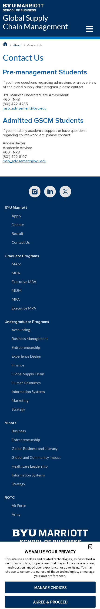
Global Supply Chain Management (35, 22)
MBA (16, 272)
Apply (16, 215)
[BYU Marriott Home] (23, 7)
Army (16, 514)
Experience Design (26, 356)
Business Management (30, 338)
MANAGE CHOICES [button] (50, 587)
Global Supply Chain (28, 374)
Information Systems (28, 391)
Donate (18, 224)
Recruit (17, 233)
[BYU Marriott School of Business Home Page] (5, 44)
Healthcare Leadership (30, 466)
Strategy (18, 409)
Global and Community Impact (36, 457)
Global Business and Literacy (34, 448)
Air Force (19, 505)
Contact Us (21, 242)
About (17, 45)
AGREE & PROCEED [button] (50, 602)
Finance (18, 365)
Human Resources (26, 382)
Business (19, 431)
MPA (16, 299)
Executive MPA (24, 308)
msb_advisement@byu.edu (24, 108)
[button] (90, 546)
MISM (17, 290)
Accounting (21, 329)
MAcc (16, 264)
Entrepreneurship (26, 347)
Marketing (20, 400)
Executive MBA (24, 281)
